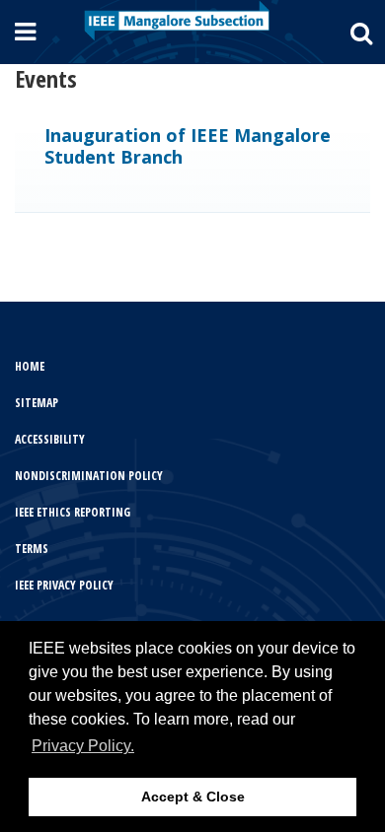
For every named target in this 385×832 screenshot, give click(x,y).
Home (29, 366)
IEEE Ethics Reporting (72, 512)
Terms (31, 548)
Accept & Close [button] (193, 796)
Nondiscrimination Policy (89, 475)
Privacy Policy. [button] (83, 745)
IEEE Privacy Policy (64, 585)
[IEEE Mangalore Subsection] (176, 20)
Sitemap (36, 402)
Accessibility (50, 439)
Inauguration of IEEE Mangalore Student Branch (187, 146)
